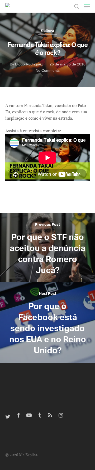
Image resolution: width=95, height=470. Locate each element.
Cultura (47, 30)
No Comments (48, 70)
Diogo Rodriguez (29, 64)
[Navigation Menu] (87, 6)
